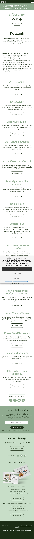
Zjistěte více (15, 94)
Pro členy (17, 23)
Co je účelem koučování (17, 161)
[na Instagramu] (20, 19)
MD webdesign (10, 530)
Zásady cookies (8, 281)
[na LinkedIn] (17, 19)
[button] (32, 2)
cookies (17, 527)
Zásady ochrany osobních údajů (20, 281)
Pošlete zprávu (15, 448)
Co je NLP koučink (17, 122)
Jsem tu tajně (17, 273)
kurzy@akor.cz (11, 442)
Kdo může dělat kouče (17, 333)
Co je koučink (17, 82)
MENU (3, 2)
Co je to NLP (17, 102)
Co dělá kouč (17, 224)
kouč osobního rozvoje (15, 229)
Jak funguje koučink (17, 142)
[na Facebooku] (13, 19)
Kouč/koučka (7, 7)
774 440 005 (26, 442)
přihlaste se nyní (25, 7)
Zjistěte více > (29, 430)
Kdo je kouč (17, 204)
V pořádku (17, 269)
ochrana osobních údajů (26, 526)
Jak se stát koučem (17, 353)
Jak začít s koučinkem (17, 313)
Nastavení (17, 278)
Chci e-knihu (16, 498)
